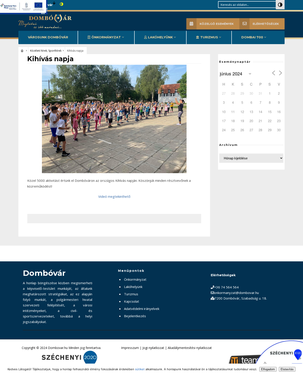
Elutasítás (287, 369)
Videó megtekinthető (114, 196)
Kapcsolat (131, 301)
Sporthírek (54, 51)
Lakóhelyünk (160, 37)
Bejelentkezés (135, 316)
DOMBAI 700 (252, 37)
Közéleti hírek (38, 51)
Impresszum (130, 348)
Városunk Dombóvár (48, 37)
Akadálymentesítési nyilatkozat (190, 348)
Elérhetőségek (266, 23)
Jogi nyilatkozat (153, 348)
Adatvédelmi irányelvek (141, 308)
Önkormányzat (106, 37)
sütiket (140, 369)
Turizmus (209, 37)
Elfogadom (268, 369)
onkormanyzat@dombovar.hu (236, 292)
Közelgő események (217, 23)
